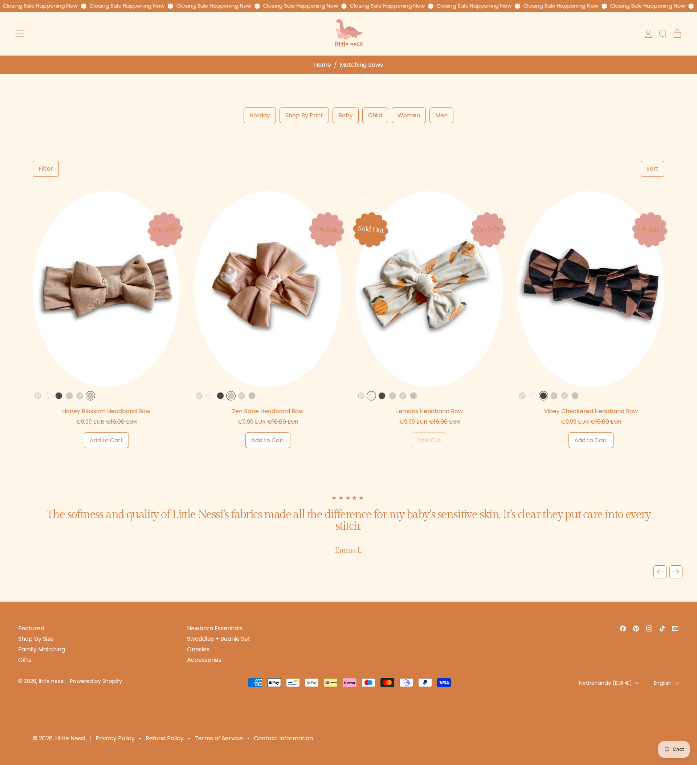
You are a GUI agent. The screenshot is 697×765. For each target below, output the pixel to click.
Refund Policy (165, 738)
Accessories (204, 660)
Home (322, 64)
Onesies (198, 649)
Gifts (25, 660)
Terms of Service (219, 738)
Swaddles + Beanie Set (218, 639)
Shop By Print (304, 115)
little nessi (52, 681)
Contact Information (283, 738)
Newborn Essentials (214, 628)
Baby (345, 115)
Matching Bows (361, 64)
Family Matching (41, 649)
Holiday (259, 115)
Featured (31, 628)
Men (441, 115)
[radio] (37, 395)
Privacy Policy (115, 738)
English (663, 683)
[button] (663, 34)
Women (409, 115)
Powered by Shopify (96, 681)
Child (375, 115)
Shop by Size (36, 639)
